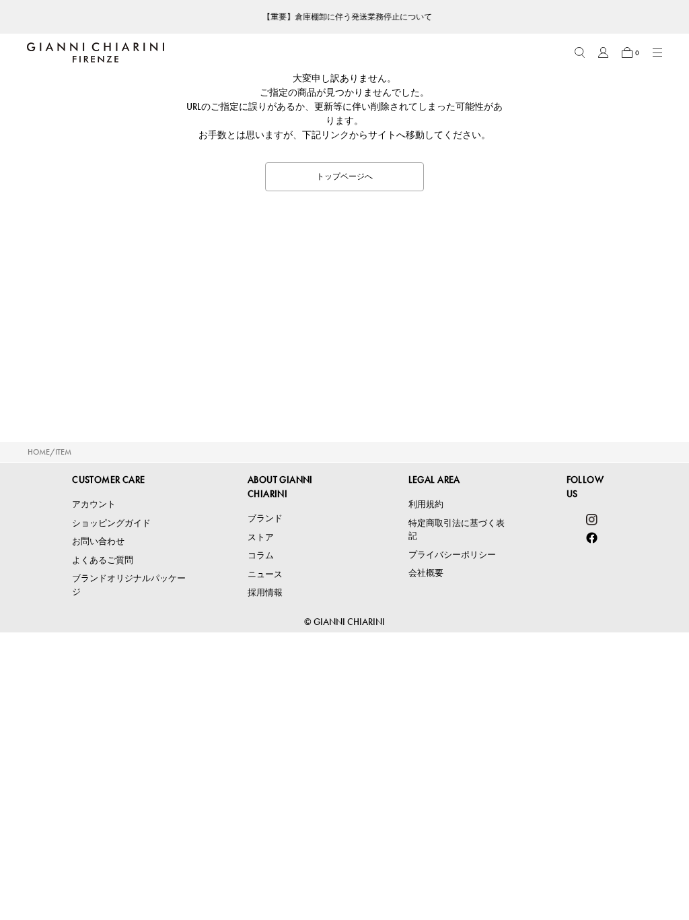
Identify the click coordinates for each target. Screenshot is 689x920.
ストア (261, 537)
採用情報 (265, 592)
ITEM (63, 452)
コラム (261, 555)
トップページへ (344, 176)
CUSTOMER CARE (108, 479)
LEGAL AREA (434, 479)
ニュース (265, 574)
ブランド (265, 518)
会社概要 (425, 573)
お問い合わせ (98, 541)
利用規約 (425, 504)
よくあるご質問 (102, 560)
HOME (39, 452)
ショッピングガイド (111, 523)
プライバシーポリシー (452, 554)
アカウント (94, 504)
